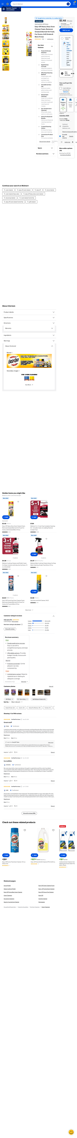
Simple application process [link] (16, 643)
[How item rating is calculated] (22, 624)
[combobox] (41, 4)
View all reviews (10, 629)
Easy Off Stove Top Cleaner (46, 892)
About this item (8, 306)
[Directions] (53, 323)
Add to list (67, 142)
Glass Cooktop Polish (10, 889)
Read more (7, 735)
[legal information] (71, 23)
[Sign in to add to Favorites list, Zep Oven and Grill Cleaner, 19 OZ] (46, 576)
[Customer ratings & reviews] (53, 615)
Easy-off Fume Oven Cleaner (46, 889)
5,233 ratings (50, 39)
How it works (68, 63)
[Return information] (72, 27)
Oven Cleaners (8, 895)
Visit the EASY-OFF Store (41, 24)
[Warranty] (52, 328)
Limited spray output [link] (14, 674)
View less (23, 681)
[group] (44, 39)
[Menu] (3, 3)
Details (71, 136)
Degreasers (41, 902)
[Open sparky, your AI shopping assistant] (71, 1132)
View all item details (44, 141)
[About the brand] (52, 346)
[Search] (68, 3)
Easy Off (40, 895)
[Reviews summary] (46, 39)
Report (53, 752)
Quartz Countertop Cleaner (11, 902)
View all (51, 686)
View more (28, 610)
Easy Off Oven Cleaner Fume (46, 885)
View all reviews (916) (29, 813)
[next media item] (28, 42)
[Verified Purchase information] (21, 719)
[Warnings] (53, 340)
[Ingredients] (53, 335)
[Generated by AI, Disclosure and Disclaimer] (14, 681)
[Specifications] (53, 317)
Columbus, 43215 (64, 115)
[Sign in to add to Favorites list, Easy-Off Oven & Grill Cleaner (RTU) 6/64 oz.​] (53, 830)
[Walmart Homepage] (7, 3)
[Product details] (53, 312)
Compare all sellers (65, 155)
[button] (24, 44)
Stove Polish (7, 885)
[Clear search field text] (66, 4)
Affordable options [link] (13, 653)
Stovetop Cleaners (9, 898)
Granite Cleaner (42, 898)
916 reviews (15, 621)
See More (28, 385)
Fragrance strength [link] (13, 663)
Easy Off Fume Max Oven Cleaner (13, 892)
